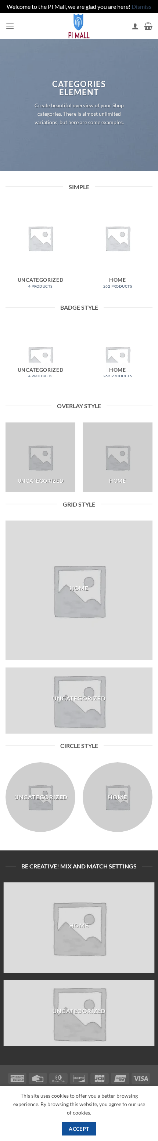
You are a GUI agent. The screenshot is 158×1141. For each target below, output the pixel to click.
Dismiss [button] (141, 6)
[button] (10, 26)
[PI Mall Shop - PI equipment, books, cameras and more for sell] (79, 26)
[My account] (135, 26)
